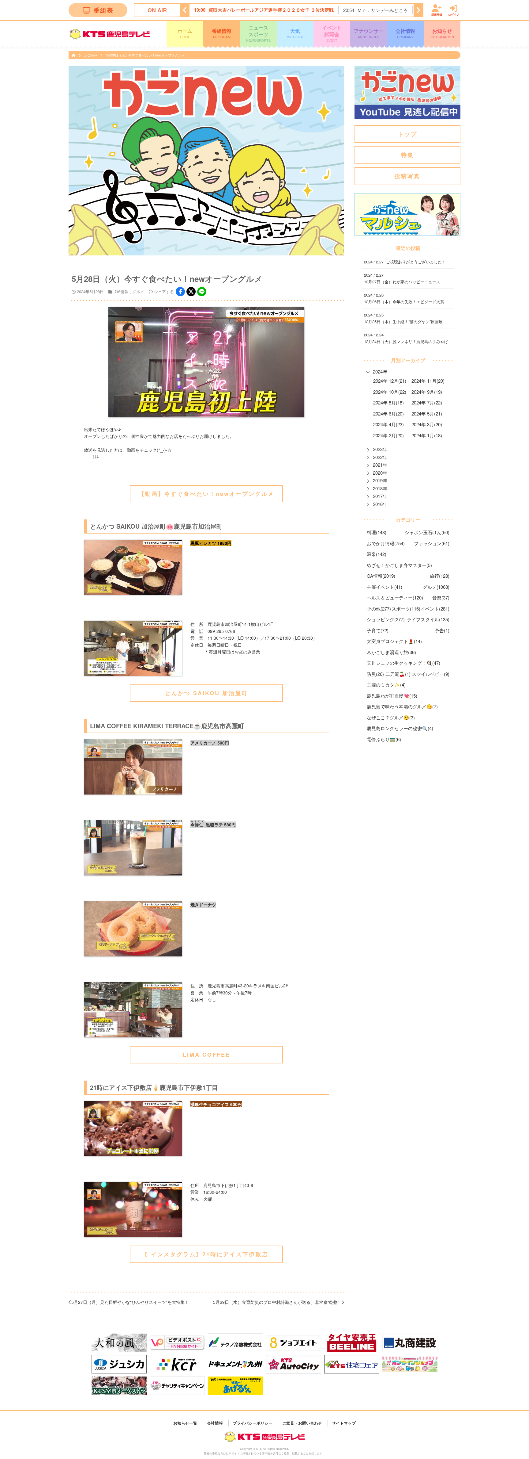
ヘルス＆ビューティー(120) (395, 597)
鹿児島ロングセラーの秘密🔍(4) (400, 728)
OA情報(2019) (381, 575)
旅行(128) (439, 575)
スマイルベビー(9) (430, 674)
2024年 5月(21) (426, 413)
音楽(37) (440, 597)
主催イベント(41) (384, 587)
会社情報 (405, 33)
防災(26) (375, 674)
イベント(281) (435, 608)
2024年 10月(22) (389, 392)
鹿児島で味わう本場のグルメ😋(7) (402, 706)
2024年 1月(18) (426, 435)
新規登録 (436, 14)
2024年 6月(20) (388, 413)
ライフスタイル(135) (428, 619)
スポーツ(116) (406, 608)
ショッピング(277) (386, 619)
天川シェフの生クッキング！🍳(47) (403, 663)
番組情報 (221, 33)
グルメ (138, 291)
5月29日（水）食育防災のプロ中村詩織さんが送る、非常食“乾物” (276, 1302)
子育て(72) (377, 630)
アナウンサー (368, 33)
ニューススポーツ (258, 33)
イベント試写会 (332, 33)
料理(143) (376, 532)
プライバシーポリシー (252, 1423)
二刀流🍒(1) (398, 674)
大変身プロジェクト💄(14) (394, 641)
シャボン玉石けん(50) (427, 532)
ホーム (185, 33)
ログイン (453, 14)
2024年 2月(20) (388, 435)
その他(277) (379, 608)
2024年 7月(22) (426, 402)
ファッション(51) (431, 543)
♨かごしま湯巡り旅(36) (391, 652)
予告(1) (442, 630)
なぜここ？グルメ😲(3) (391, 717)
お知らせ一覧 (185, 1423)
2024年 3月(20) (426, 424)
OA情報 (122, 291)
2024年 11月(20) (428, 380)
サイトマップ (344, 1423)
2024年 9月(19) (426, 392)
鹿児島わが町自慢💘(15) (392, 695)
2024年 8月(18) (388, 402)
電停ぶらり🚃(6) (384, 739)
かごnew (91, 54)
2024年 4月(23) (388, 424)
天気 (295, 33)
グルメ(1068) (436, 587)
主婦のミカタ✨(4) (386, 684)
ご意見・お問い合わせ (302, 1423)
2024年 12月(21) (389, 380)
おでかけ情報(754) (386, 543)
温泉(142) (376, 554)
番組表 (103, 10)
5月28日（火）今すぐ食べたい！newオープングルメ (145, 54)
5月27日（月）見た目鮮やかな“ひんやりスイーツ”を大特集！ (130, 1302)
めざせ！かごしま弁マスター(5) (399, 565)
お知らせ (442, 33)
